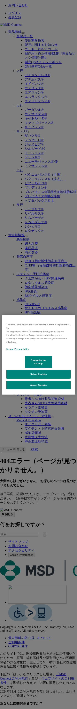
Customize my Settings (38, 362)
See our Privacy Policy (17, 349)
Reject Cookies (38, 374)
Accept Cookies (38, 385)
